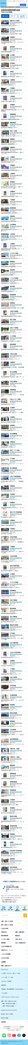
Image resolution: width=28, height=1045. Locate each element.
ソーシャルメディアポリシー (18, 1028)
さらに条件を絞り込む (22, 16)
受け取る (23, 4)
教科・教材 (10, 909)
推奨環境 (22, 1026)
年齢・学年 (3, 909)
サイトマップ (15, 1026)
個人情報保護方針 (7, 1026)
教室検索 (24, 909)
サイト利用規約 (7, 1028)
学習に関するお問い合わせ (9, 901)
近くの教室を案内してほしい (9, 899)
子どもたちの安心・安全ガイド (14, 1030)
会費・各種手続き (17, 910)
